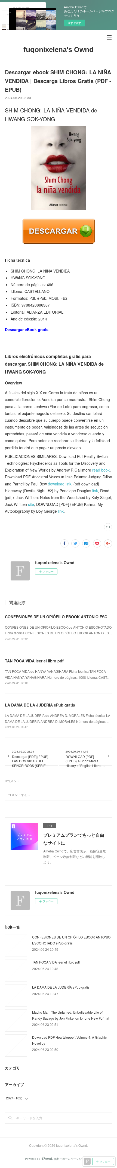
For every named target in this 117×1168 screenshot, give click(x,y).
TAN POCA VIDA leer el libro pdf (34, 661)
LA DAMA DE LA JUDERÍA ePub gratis (40, 705)
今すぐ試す (74, 23)
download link (59, 484)
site (31, 504)
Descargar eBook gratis (26, 329)
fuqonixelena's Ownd (58, 49)
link (95, 490)
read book (101, 470)
